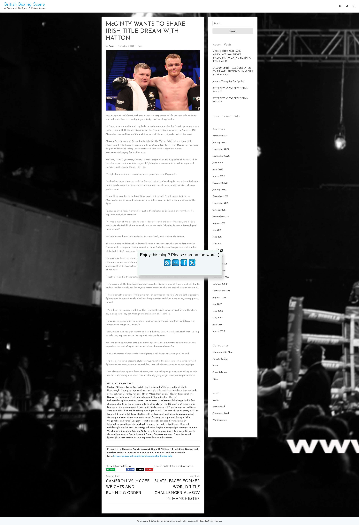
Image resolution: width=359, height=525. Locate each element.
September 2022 (221, 156)
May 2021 (217, 244)
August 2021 (218, 223)
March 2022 (218, 176)
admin (111, 46)
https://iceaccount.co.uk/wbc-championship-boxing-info (142, 456)
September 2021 (220, 217)
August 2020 (219, 297)
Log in (215, 400)
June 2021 (217, 237)
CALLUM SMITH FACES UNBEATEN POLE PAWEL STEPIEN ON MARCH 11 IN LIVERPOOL (232, 71)
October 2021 (219, 210)
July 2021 (217, 230)
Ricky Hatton (186, 466)
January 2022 (219, 190)
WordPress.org (219, 420)
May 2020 (217, 318)
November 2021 (220, 203)
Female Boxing (219, 359)
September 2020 (221, 291)
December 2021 (220, 196)
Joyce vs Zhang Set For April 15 (228, 81)
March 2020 (218, 331)
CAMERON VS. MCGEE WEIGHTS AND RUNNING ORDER (128, 487)
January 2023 (219, 142)
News (139, 46)
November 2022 (220, 149)
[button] (354, 6)
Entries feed (218, 407)
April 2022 (217, 169)
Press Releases (219, 372)
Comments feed (220, 413)
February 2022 (219, 183)
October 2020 (219, 284)
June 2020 (217, 311)
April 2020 (217, 324)
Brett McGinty (170, 466)
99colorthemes (214, 521)
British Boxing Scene (24, 4)
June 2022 (217, 163)
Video (215, 379)
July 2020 (217, 304)
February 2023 (219, 136)
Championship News (222, 352)
